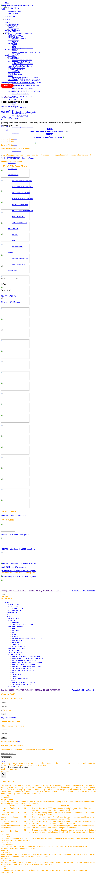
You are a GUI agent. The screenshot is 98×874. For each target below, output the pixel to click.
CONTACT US (11, 25)
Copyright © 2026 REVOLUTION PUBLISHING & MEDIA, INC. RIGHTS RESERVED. (31, 591)
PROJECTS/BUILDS (13, 58)
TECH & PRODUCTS (15, 99)
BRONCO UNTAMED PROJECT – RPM (22, 60)
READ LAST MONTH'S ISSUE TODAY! (48, 137)
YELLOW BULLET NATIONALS (22, 33)
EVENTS (10, 73)
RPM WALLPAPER (13, 80)
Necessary (7, 797)
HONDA (14, 121)
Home (3, 97)
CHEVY (14, 109)
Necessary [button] (5, 795)
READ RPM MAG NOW (8, 296)
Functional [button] (5, 834)
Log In (19, 741)
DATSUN (14, 42)
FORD (13, 115)
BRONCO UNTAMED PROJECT (22, 113)
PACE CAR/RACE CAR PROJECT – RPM (22, 64)
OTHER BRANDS (16, 151)
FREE (49, 129)
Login (6, 130)
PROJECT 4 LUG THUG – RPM (22, 88)
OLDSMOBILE (15, 133)
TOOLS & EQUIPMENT (19, 108)
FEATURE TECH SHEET (14, 54)
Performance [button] (6, 842)
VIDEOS (7, 32)
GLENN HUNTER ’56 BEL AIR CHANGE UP (26, 80)
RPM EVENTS (15, 37)
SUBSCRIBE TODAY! (15, 11)
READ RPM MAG (10, 17)
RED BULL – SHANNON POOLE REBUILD (26, 91)
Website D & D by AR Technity (83, 591)
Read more (4, 126)
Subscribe (7, 85)
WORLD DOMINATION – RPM (22, 97)
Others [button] (3, 866)
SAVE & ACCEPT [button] (7, 872)
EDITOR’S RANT (12, 34)
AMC (13, 41)
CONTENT (8, 22)
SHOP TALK (15, 72)
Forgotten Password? (9, 718)
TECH (13, 73)
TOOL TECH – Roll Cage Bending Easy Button (19, 112)
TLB (4, 116)
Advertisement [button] (6, 858)
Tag (6, 97)
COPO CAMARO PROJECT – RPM (21, 62)
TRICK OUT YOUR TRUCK (20, 94)
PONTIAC (14, 139)
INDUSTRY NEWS (12, 57)
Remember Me (8, 710)
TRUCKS (14, 145)
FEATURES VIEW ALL (13, 91)
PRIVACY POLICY (14, 8)
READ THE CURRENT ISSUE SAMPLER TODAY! (48, 132)
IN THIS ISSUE (12, 163)
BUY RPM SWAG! (14, 14)
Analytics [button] (4, 850)
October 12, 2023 (6, 117)
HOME (7, 3)
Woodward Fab (13, 97)
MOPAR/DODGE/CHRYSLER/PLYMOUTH (26, 52)
